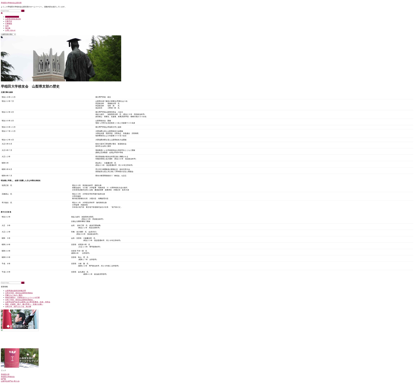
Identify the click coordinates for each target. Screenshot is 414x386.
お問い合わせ (10, 30)
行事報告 (8, 23)
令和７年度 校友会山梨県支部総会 (19, 300)
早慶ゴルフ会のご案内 (13, 295)
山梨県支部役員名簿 (13, 19)
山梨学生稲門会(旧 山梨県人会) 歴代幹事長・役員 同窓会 (27, 302)
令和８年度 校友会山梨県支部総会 (19, 293)
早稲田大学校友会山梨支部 (11, 3)
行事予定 (8, 21)
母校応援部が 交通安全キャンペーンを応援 (22, 297)
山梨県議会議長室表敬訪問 (15, 291)
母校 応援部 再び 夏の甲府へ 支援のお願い (24, 304)
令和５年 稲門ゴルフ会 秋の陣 (18, 306)
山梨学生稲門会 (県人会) (10, 381)
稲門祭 (3, 379)
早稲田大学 (5, 374)
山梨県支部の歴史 (12, 17)
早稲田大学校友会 (8, 377)
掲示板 (7, 28)
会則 (7, 26)
